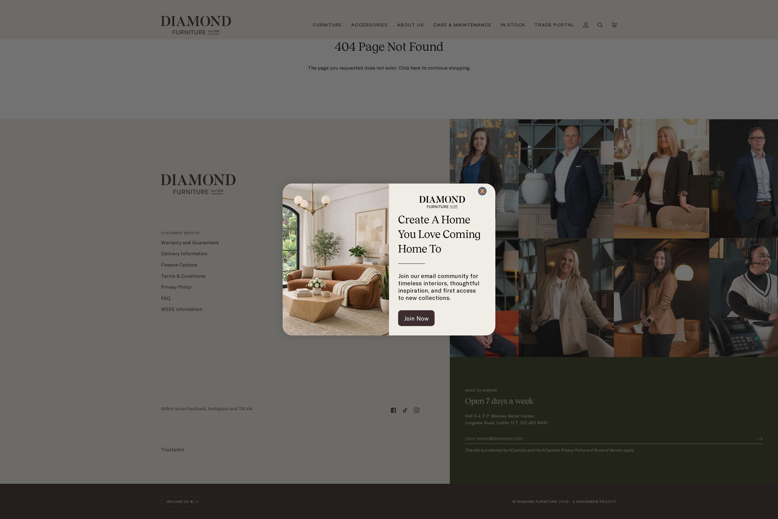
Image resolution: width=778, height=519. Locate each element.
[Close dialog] (482, 191)
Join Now (416, 318)
